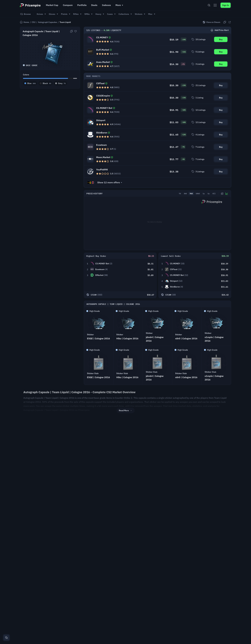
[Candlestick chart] (222, 193)
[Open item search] (209, 5)
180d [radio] (198, 193)
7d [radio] (180, 193)
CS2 (33, 22)
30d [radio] (185, 193)
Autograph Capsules (47, 22)
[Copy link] (224, 22)
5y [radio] (209, 193)
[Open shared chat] (6, 637)
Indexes (106, 5)
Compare (68, 5)
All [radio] (214, 193)
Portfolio (82, 5)
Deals (94, 5)
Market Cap (52, 5)
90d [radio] (191, 193)
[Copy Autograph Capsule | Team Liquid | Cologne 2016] (71, 31)
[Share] (229, 22)
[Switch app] (215, 5)
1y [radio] (204, 193)
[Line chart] (226, 193)
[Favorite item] (75, 31)
